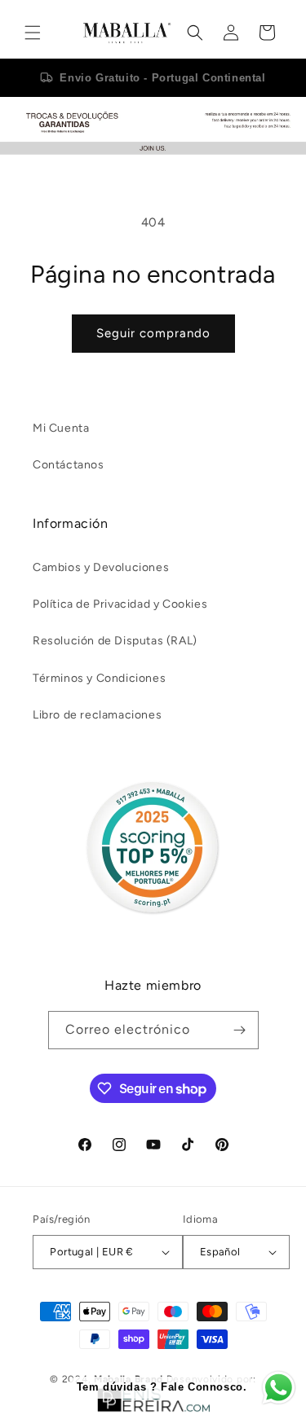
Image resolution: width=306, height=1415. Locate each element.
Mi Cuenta (61, 428)
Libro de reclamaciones (97, 715)
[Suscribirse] (240, 1030)
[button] (33, 33)
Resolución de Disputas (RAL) (115, 641)
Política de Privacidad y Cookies (120, 604)
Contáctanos (68, 465)
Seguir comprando (153, 333)
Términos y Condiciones (99, 678)
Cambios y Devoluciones (101, 567)
